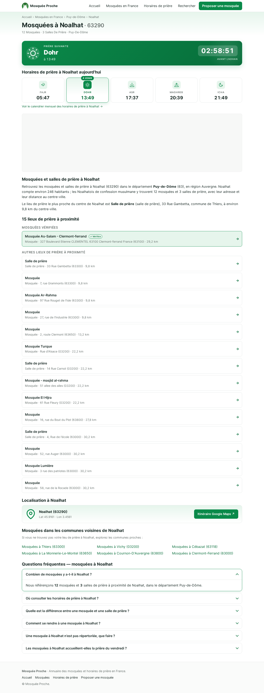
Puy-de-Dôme (75, 17)
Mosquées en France (122, 6)
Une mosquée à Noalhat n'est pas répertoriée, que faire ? (70, 636)
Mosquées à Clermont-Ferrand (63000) (202, 553)
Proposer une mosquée (220, 6)
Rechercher (187, 6)
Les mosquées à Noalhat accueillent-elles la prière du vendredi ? (76, 648)
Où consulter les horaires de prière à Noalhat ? (62, 598)
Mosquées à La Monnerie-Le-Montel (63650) (57, 553)
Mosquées (42, 677)
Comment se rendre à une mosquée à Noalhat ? (63, 623)
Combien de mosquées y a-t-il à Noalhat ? (59, 574)
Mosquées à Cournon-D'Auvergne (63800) (130, 553)
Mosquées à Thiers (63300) (43, 547)
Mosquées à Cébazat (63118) (195, 547)
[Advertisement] (132, 143)
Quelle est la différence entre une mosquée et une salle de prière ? (77, 611)
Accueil (94, 6)
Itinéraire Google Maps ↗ (216, 514)
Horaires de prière (158, 6)
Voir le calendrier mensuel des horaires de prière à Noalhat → (62, 106)
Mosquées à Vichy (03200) (118, 547)
